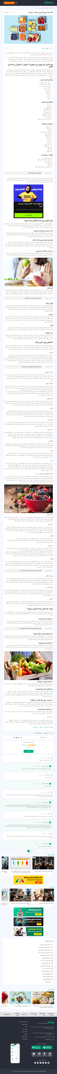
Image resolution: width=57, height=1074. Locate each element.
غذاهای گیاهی (49, 695)
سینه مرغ (50, 463)
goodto (35, 727)
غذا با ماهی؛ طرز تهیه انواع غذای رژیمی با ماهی (31, 367)
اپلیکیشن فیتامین (46, 977)
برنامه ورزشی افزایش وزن (44, 950)
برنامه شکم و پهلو (46, 958)
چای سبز (45, 424)
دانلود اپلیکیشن (7, 1014)
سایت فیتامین (24, 1036)
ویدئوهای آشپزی (47, 974)
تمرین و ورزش (24, 1024)
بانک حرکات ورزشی (46, 971)
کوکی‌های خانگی (28, 309)
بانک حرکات (24, 1014)
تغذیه (50, 8)
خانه (53, 8)
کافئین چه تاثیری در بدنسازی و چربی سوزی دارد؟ (30, 570)
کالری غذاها (48, 982)
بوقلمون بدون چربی (45, 86)
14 (34, 851)
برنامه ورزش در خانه (46, 961)
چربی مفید (27, 359)
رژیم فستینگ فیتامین (45, 966)
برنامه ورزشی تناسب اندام (44, 953)
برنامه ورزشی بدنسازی (45, 945)
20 (16, 851)
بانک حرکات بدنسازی (23, 1022)
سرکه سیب (22, 590)
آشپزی (26, 1034)
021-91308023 (49, 1037)
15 (31, 851)
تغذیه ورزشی (46, 733)
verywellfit (47, 727)
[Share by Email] (16, 737)
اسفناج (48, 97)
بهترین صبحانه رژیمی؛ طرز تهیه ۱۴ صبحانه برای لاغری (30, 628)
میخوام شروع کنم (28, 215)
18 (22, 851)
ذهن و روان (25, 1032)
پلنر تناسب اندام (47, 969)
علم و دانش (25, 1029)
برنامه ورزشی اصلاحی (45, 955)
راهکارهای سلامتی (38, 733)
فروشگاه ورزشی (47, 979)
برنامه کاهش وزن (42, 1014)
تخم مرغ (47, 438)
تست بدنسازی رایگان (9, 3)
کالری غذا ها (25, 1039)
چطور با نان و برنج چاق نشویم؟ (34, 173)
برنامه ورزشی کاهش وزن (45, 947)
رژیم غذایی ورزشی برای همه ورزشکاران (33, 298)
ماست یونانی (50, 375)
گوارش (39, 416)
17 (25, 851)
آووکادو (24, 444)
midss (40, 727)
